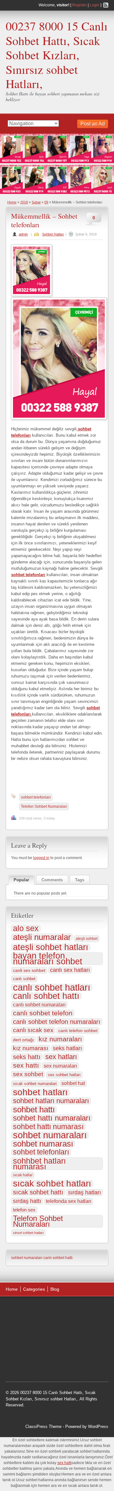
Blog (54, 1289)
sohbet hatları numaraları (51, 1100)
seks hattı (27, 1056)
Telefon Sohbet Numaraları (44, 806)
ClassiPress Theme (43, 1426)
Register (79, 5)
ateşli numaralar (42, 937)
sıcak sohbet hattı (38, 1192)
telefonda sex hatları (68, 1201)
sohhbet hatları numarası (39, 1163)
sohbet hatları (40, 1092)
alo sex (26, 928)
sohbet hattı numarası (48, 1126)
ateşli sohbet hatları (50, 947)
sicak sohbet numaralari (35, 1083)
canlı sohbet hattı (46, 996)
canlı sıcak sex (33, 1030)
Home (11, 202)
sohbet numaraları (50, 1135)
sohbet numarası (43, 1143)
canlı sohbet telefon (43, 1013)
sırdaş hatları (84, 1192)
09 (46, 202)
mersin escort (84, 1356)
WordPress (98, 1426)
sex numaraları (60, 1066)
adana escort (23, 1308)
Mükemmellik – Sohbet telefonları (44, 220)
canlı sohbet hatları (51, 987)
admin (23, 234)
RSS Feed (105, 5)
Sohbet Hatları (53, 234)
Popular (21, 879)
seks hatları (67, 1048)
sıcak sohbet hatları (52, 1183)
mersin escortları (52, 1356)
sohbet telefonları (36, 797)
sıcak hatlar (23, 1175)
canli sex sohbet (29, 970)
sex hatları (61, 1056)
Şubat (36, 202)
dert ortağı (23, 1039)
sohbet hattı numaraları (52, 1118)
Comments (52, 879)
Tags (79, 879)
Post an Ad (92, 123)
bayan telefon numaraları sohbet (47, 958)
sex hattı (26, 1065)
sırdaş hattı (27, 1201)
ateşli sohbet (87, 938)
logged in (41, 858)
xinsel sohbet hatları (28, 1233)
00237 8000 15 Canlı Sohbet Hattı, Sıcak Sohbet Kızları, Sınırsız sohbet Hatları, (57, 55)
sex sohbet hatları (64, 1074)
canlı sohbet (24, 978)
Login (94, 5)
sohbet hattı (34, 1109)
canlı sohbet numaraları (39, 1004)
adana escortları (55, 1308)
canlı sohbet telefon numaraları (56, 1021)
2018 (24, 202)
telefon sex (24, 1209)
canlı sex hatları (70, 970)
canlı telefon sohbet (78, 1030)
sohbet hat (73, 1083)
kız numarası (30, 1048)
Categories (34, 1289)
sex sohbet (28, 1074)
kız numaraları (60, 1039)
